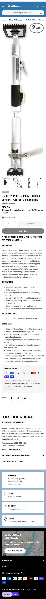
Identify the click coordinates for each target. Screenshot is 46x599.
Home (4, 20)
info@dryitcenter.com (15, 446)
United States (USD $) (13, 573)
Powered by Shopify (27, 590)
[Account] (38, 5)
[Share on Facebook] (11, 398)
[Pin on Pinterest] (25, 398)
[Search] (41, 12)
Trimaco (11, 204)
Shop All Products (16, 20)
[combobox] (23, 12)
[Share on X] (18, 398)
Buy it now (23, 231)
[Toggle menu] (3, 5)
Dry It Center (13, 590)
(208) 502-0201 (20, 443)
